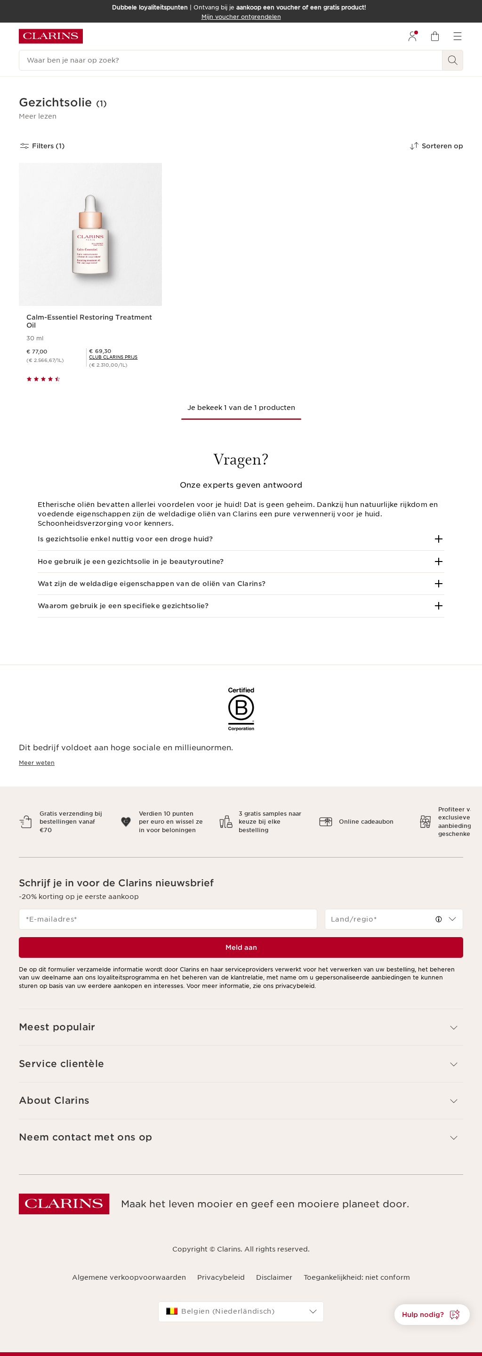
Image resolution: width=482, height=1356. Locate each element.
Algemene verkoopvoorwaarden (129, 1269)
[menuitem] (412, 36)
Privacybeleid (221, 1269)
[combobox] (394, 911)
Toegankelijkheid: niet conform (357, 1269)
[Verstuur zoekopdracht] (452, 60)
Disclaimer (274, 1269)
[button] (37, 116)
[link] (113, 357)
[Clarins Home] (51, 36)
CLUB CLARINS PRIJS (113, 357)
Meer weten (37, 762)
